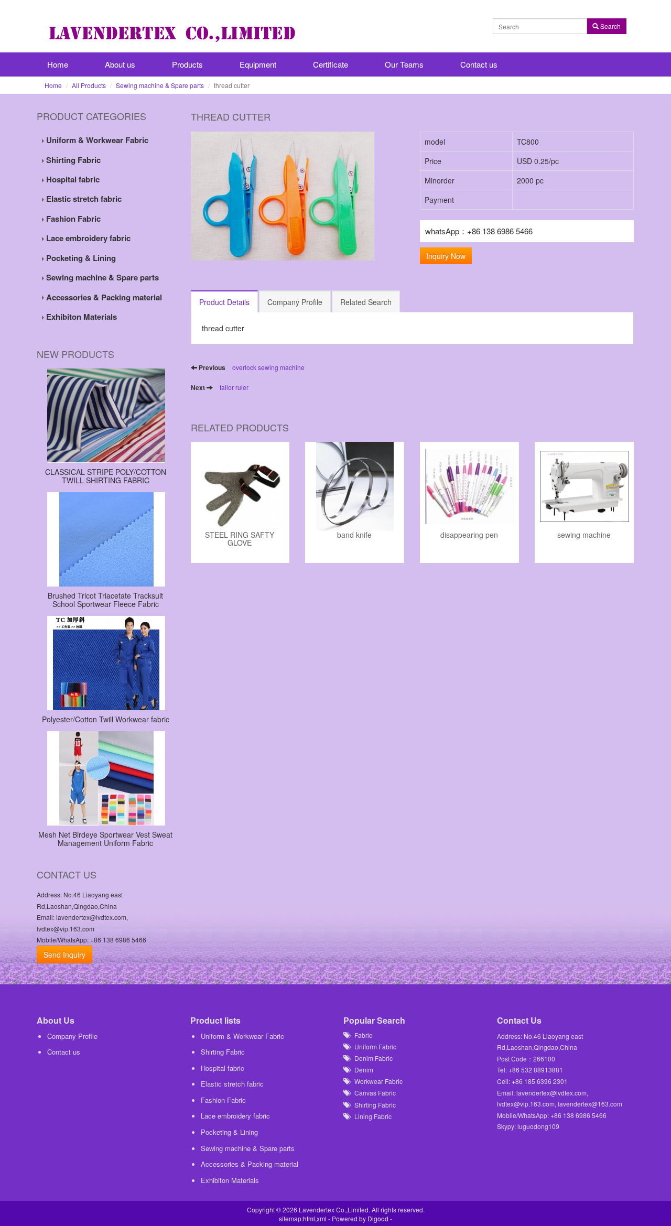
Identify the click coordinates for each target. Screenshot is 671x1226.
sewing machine (584, 535)
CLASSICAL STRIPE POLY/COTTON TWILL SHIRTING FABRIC (105, 475)
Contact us (478, 64)
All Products (89, 85)
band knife (354, 535)
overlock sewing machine (268, 367)
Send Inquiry (64, 954)
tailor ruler (234, 387)
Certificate (330, 64)
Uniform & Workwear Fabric (96, 140)
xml (322, 1218)
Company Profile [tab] (294, 302)
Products (187, 64)
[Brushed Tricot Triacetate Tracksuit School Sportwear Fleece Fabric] (106, 539)
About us (120, 64)
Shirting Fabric (72, 160)
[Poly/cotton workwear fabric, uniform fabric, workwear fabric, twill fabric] (106, 663)
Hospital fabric (72, 179)
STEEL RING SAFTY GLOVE (239, 539)
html (309, 1218)
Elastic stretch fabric (83, 198)
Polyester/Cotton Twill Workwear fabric (105, 719)
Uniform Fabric (373, 1046)
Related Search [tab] (366, 302)
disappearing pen (469, 535)
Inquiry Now (446, 256)
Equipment (258, 64)
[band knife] (354, 486)
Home (57, 64)
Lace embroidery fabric (87, 238)
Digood (377, 1218)
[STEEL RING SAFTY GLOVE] (240, 486)
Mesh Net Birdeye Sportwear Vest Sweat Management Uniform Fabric (105, 838)
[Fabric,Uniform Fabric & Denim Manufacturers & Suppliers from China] (176, 32)
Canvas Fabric (373, 1092)
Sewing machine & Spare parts (160, 85)
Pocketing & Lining (80, 258)
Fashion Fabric (72, 218)
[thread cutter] (298, 196)
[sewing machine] (584, 486)
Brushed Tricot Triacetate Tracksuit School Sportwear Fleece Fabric (105, 599)
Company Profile (72, 1036)
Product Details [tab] (224, 302)
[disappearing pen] (469, 486)
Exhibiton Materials (80, 316)
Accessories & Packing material (103, 297)
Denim (361, 1069)
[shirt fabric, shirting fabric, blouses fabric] (106, 415)
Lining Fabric (371, 1116)
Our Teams (404, 64)
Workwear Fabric (376, 1081)
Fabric (361, 1034)
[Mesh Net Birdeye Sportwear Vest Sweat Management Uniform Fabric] (106, 778)
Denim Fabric (371, 1058)
